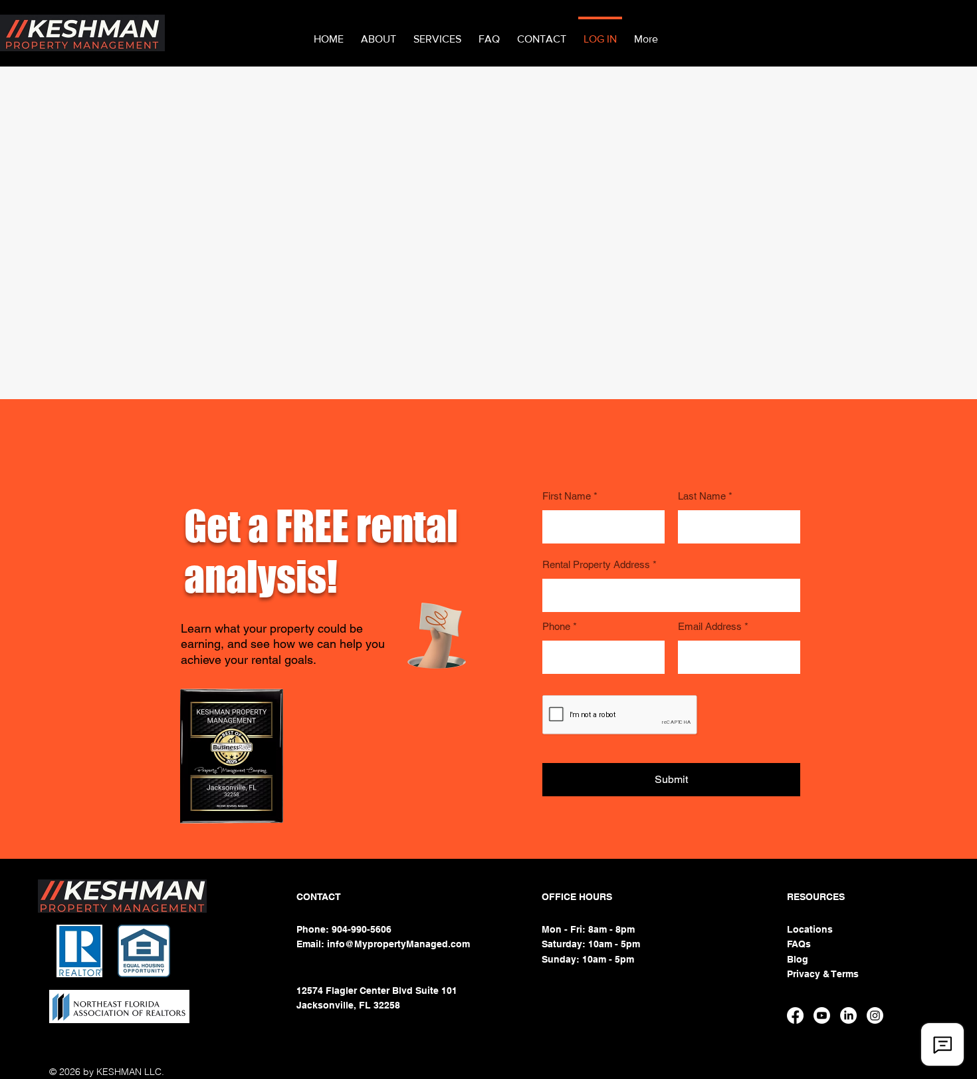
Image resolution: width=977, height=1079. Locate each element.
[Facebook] (795, 1015)
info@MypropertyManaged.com (398, 944)
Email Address (710, 626)
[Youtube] (822, 1015)
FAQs (799, 944)
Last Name (702, 496)
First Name (566, 496)
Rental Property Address (596, 564)
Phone (556, 626)
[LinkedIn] (848, 1015)
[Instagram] (875, 1015)
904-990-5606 (363, 929)
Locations (810, 929)
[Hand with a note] (436, 635)
